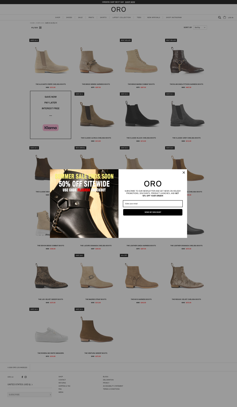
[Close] (183, 172)
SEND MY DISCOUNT (153, 212)
